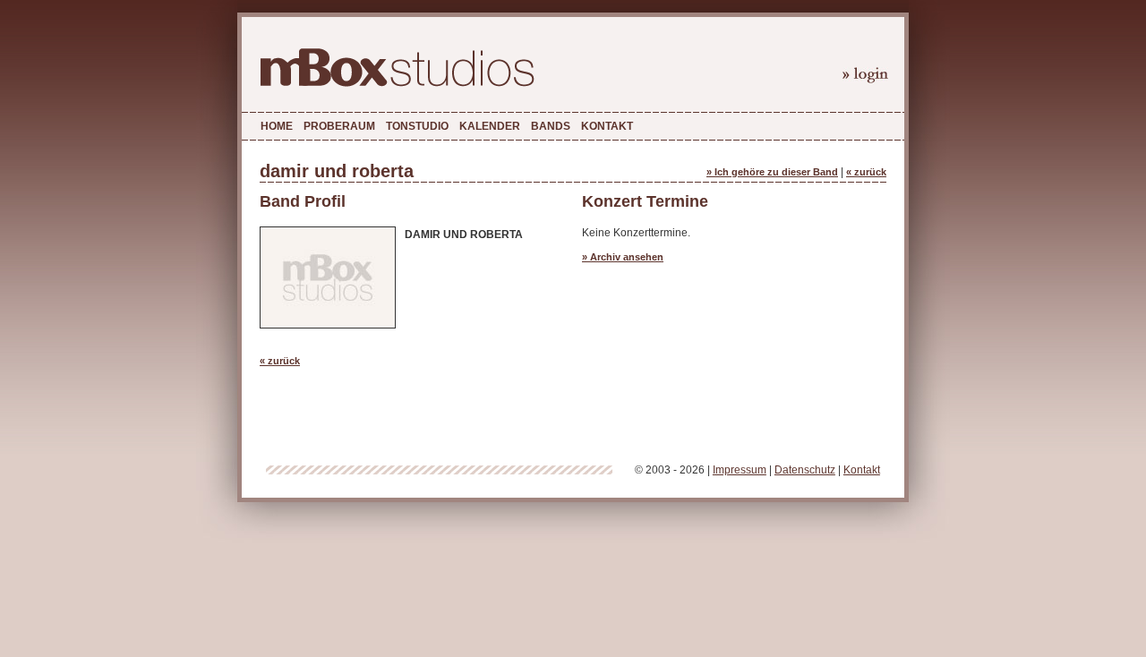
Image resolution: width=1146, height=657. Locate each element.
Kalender (489, 126)
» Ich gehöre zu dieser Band (772, 171)
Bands (550, 126)
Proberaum (339, 126)
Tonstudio (417, 126)
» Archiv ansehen (622, 257)
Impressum (739, 470)
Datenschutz (804, 470)
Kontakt (607, 126)
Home (277, 126)
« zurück (866, 171)
